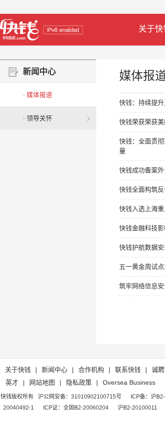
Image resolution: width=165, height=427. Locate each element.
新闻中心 (54, 369)
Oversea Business (129, 382)
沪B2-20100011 (137, 407)
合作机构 (91, 369)
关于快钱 (18, 369)
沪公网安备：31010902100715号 (79, 396)
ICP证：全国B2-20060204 (76, 407)
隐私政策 (79, 382)
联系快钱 (128, 369)
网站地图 (42, 382)
